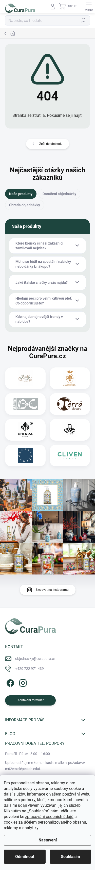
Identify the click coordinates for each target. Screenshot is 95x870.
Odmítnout (24, 856)
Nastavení (48, 840)
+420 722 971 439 (29, 669)
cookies (10, 822)
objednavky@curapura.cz (35, 659)
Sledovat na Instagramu (52, 590)
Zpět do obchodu (51, 144)
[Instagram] (22, 682)
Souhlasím (70, 856)
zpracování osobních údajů (49, 816)
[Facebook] (9, 682)
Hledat (83, 20)
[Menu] (88, 6)
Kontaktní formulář (30, 700)
